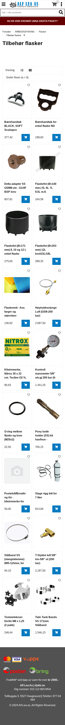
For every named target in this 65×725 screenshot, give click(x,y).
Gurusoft (33, 718)
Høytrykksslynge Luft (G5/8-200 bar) (46, 311)
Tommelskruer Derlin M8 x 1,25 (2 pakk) (14, 621)
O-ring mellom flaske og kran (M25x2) (13, 435)
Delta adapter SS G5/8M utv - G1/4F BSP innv (15, 187)
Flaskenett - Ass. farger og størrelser (14, 311)
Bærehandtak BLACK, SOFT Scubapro (13, 126)
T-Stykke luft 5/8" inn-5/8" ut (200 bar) (45, 559)
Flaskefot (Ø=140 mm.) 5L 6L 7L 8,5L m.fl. (45, 187)
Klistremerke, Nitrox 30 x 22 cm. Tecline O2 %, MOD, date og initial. (15, 377)
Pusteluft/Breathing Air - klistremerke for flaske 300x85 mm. (15, 501)
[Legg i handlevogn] (26, 137)
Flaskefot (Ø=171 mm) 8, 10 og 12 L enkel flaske (15, 249)
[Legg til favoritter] (28, 85)
